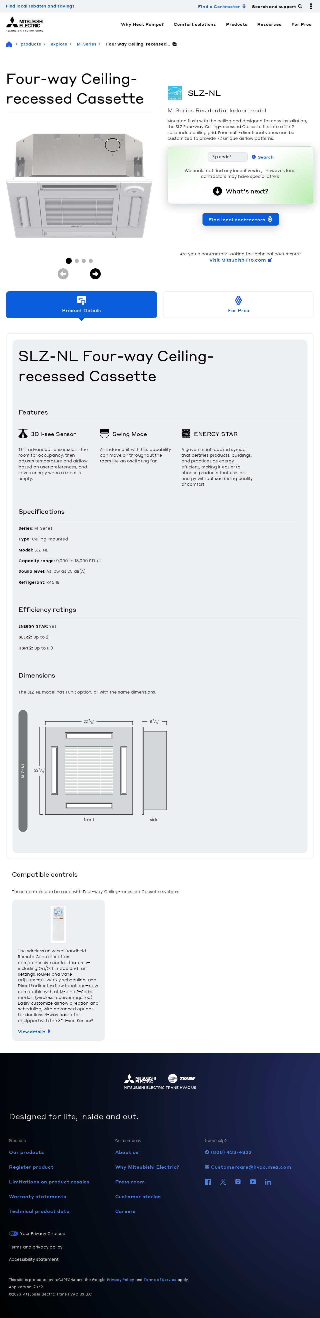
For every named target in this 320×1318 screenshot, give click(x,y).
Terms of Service (160, 1279)
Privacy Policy (120, 1279)
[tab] (81, 304)
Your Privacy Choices (42, 1233)
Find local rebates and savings (40, 6)
